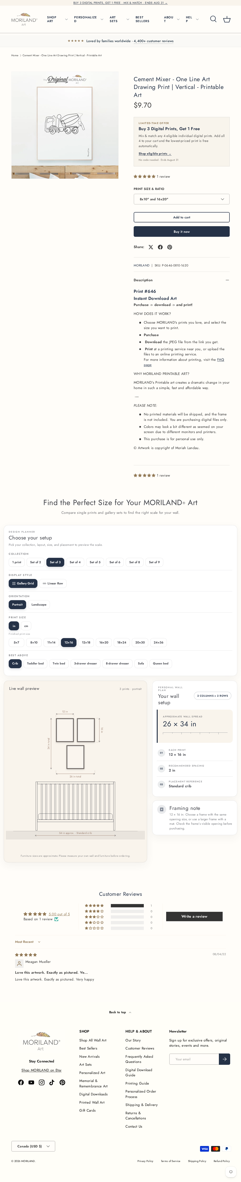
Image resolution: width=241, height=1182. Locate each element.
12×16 (68, 642)
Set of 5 (95, 562)
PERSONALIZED (85, 19)
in (14, 626)
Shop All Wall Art (92, 1040)
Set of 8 (134, 562)
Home (14, 55)
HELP (189, 19)
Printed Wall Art (91, 1102)
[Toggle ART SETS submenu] (128, 19)
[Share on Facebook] (160, 247)
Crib (15, 663)
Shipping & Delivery (141, 1104)
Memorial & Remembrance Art (93, 1083)
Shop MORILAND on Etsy (41, 1070)
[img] (26, 954)
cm (26, 626)
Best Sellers (88, 1048)
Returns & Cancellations (135, 1115)
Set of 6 (114, 562)
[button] (227, 19)
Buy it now (182, 231)
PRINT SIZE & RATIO (149, 189)
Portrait (17, 604)
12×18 (86, 642)
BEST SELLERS (142, 19)
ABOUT (168, 19)
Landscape (39, 604)
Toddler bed (35, 663)
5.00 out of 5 (59, 914)
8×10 (33, 642)
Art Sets (85, 1064)
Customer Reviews (139, 1048)
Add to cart (181, 217)
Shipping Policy (197, 1161)
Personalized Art (92, 1072)
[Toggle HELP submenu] (197, 19)
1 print (16, 562)
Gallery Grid (25, 583)
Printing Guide (137, 1083)
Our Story (133, 1040)
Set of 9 (154, 562)
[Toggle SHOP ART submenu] (66, 19)
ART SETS (114, 19)
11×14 (51, 642)
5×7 (16, 642)
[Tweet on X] (151, 247)
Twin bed (59, 663)
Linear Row (55, 583)
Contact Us (133, 1126)
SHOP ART (51, 19)
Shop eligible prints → (155, 153)
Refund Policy (222, 1161)
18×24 (121, 642)
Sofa (141, 663)
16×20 (103, 642)
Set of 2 (35, 562)
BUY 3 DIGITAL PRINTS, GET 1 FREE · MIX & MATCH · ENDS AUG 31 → (120, 3)
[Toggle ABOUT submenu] (178, 19)
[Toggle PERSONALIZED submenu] (102, 19)
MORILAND (141, 265)
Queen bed (161, 663)
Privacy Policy (145, 1161)
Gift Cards (87, 1110)
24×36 (158, 642)
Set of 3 (55, 562)
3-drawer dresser (85, 663)
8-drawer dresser (117, 663)
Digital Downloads (93, 1094)
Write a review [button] (194, 916)
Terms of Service (171, 1161)
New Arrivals (89, 1056)
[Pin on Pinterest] (169, 247)
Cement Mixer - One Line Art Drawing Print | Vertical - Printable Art (62, 55)
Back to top (118, 1012)
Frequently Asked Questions (139, 1059)
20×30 (140, 642)
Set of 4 (75, 562)
